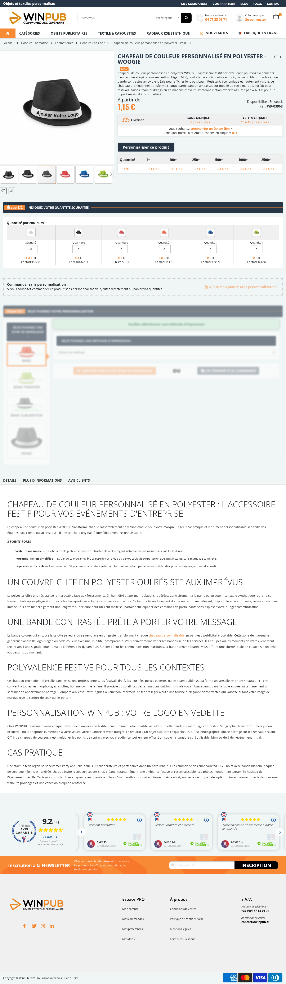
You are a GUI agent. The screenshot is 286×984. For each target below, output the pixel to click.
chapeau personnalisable (167, 635)
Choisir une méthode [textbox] (71, 352)
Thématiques (64, 42)
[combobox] (134, 18)
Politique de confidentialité (187, 919)
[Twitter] (36, 926)
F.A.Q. (257, 4)
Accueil (9, 43)
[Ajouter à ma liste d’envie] (3, 191)
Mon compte (130, 909)
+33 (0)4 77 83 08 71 (255, 911)
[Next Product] (280, 57)
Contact (274, 4)
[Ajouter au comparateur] (12, 191)
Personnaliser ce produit (146, 147)
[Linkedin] (54, 926)
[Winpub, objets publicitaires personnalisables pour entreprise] (37, 17)
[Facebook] (27, 926)
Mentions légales (180, 929)
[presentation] (10, 481)
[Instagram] (45, 926)
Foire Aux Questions (182, 939)
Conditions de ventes (183, 909)
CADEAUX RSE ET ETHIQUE (168, 33)
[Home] (7, 33)
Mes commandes (194, 4)
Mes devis (128, 939)
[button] (9, 174)
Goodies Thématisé (34, 42)
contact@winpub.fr (255, 922)
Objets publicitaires (69, 33)
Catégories (30, 33)
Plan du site (71, 978)
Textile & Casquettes (117, 33)
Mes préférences (132, 929)
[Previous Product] (275, 57)
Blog (244, 4)
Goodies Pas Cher (92, 42)
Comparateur (224, 4)
